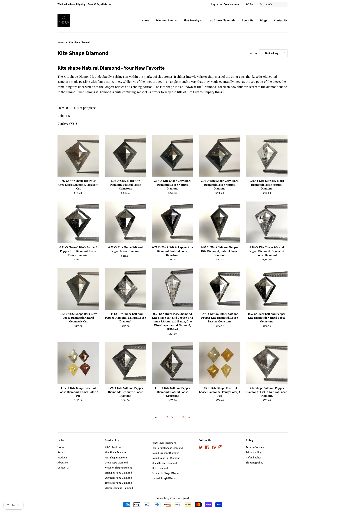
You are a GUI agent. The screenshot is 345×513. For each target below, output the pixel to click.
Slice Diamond (160, 468)
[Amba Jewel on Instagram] (220, 448)
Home (145, 20)
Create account (232, 4)
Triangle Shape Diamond (118, 472)
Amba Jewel (182, 498)
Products (62, 457)
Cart (252, 4)
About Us (247, 20)
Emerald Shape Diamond (118, 482)
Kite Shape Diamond (116, 452)
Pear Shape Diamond (116, 457)
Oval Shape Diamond (116, 462)
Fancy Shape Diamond (164, 442)
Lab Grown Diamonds (222, 20)
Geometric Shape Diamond (166, 473)
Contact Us (281, 20)
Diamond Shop (165, 20)
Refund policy (253, 457)
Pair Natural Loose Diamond (167, 447)
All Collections (113, 447)
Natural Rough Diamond (165, 478)
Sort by (253, 53)
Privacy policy (253, 452)
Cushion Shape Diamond (118, 477)
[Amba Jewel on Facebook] (207, 448)
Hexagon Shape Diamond (118, 467)
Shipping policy (254, 462)
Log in (214, 4)
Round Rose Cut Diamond (166, 458)
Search (61, 452)
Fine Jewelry (192, 20)
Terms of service (255, 447)
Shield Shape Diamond (164, 463)
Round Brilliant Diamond (165, 453)
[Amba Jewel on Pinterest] (214, 448)
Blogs (263, 20)
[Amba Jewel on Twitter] (201, 448)
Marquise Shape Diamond (119, 487)
